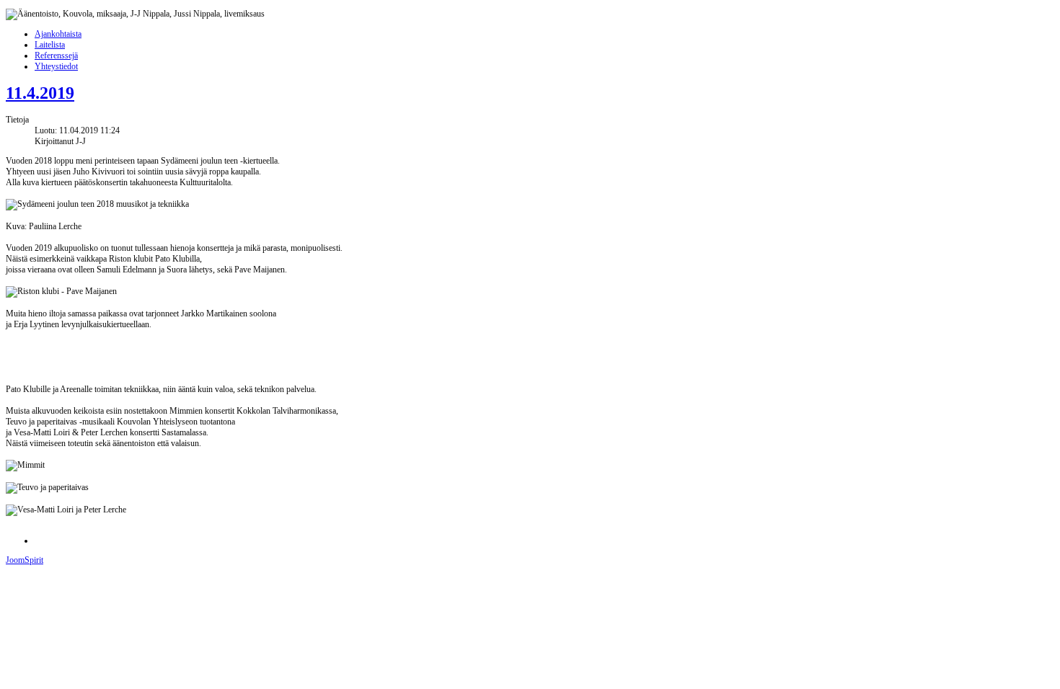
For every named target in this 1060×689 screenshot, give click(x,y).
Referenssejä (56, 55)
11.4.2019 (40, 93)
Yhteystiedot (56, 66)
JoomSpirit (24, 560)
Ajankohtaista (58, 34)
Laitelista (50, 45)
